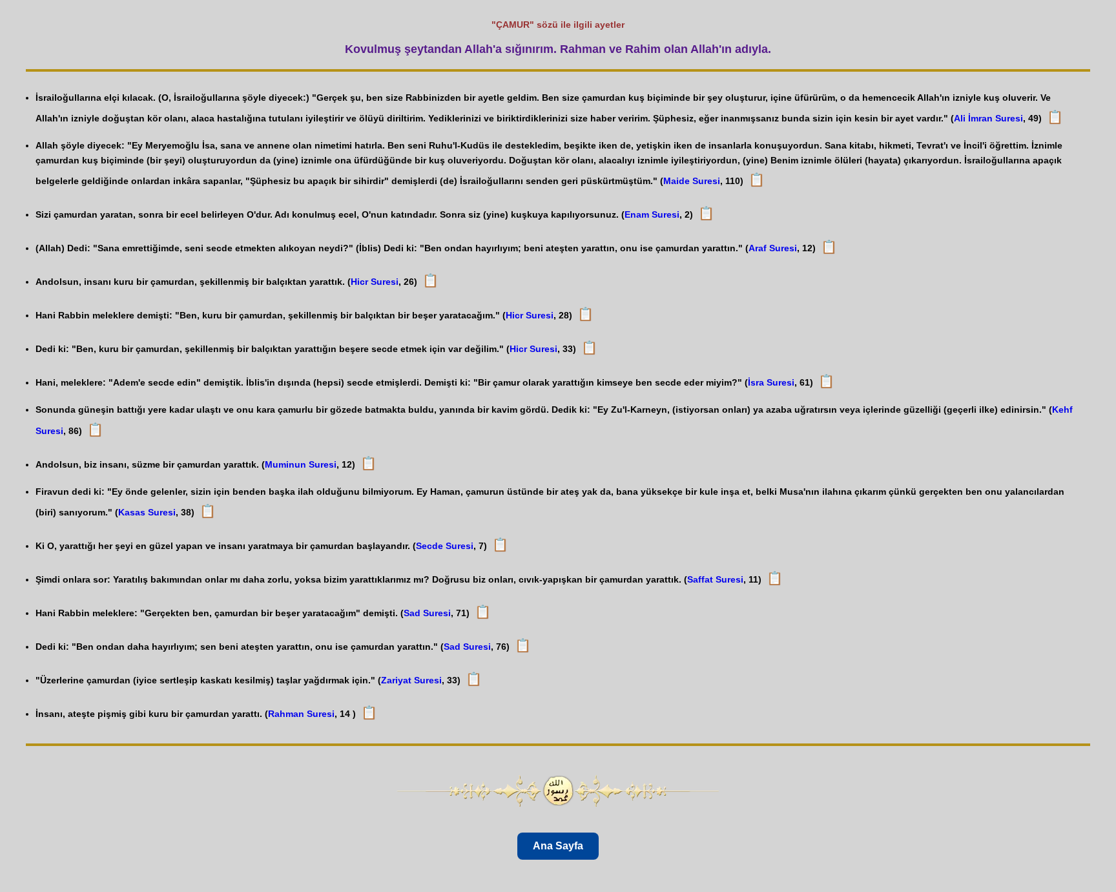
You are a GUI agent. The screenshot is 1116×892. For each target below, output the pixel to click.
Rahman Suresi (301, 714)
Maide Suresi (691, 181)
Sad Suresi (427, 613)
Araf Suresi (773, 248)
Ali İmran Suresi (988, 118)
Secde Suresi (444, 546)
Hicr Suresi (374, 281)
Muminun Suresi (300, 464)
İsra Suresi (771, 382)
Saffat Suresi (715, 579)
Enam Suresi (652, 214)
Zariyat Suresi (411, 680)
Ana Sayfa (558, 845)
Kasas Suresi (147, 512)
